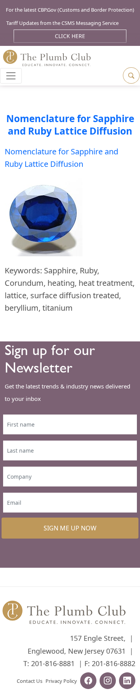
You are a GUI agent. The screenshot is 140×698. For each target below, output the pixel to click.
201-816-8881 (53, 663)
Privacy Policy (61, 680)
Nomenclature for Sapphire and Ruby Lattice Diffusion (70, 124)
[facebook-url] (88, 681)
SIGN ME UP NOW (70, 528)
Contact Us (29, 680)
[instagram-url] (108, 681)
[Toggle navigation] (11, 76)
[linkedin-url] (127, 681)
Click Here (70, 36)
